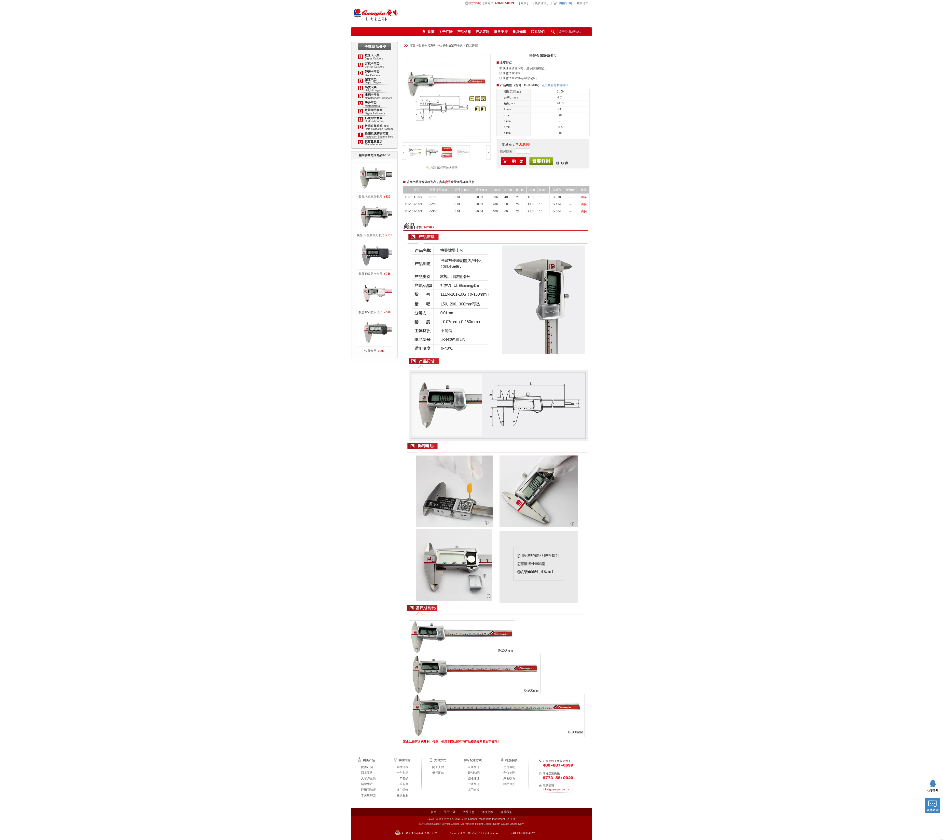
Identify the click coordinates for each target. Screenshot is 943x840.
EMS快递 (474, 772)
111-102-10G (413, 204)
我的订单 (582, 3)
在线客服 (402, 795)
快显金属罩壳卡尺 (451, 45)
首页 (412, 45)
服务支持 (501, 32)
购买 (584, 197)
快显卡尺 (370, 351)
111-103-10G (413, 211)
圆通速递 (474, 778)
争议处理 (509, 772)
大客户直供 (368, 778)
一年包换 (402, 778)
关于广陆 (446, 32)
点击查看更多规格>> (555, 85)
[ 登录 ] (523, 3)
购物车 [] (565, 3)
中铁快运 (474, 784)
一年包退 (402, 772)
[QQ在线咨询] (932, 805)
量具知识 (519, 32)
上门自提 (474, 789)
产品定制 (482, 32)
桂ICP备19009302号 (524, 832)
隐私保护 (509, 784)
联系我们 (538, 32)
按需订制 (367, 767)
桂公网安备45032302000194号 (419, 832)
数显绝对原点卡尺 (370, 196)
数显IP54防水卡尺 (370, 312)
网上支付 (438, 767)
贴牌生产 (367, 784)
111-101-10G (413, 197)
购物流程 (402, 767)
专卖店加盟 (368, 795)
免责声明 (509, 767)
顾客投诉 (509, 778)
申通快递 (474, 767)
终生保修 (402, 789)
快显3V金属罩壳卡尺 (370, 235)
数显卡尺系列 (427, 45)
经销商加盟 (368, 789)
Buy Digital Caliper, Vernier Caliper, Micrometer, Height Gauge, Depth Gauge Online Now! (471, 823)
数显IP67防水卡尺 (370, 273)
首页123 (429, 33)
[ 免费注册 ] (540, 3)
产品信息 (464, 32)
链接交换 (487, 812)
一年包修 (402, 784)
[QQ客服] (932, 786)
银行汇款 (438, 772)
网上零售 (367, 772)
